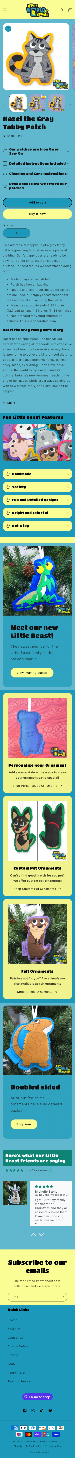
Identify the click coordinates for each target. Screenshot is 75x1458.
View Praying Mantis (32, 673)
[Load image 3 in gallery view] (56, 102)
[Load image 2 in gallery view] (37, 102)
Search (12, 1320)
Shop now (24, 1124)
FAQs (11, 1363)
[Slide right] (71, 103)
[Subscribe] (63, 1297)
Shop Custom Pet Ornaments (35, 889)
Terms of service (39, 1452)
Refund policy (34, 1446)
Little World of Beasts (35, 1441)
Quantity (8, 225)
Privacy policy (53, 1446)
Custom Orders (18, 1346)
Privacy (13, 1355)
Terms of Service (19, 1381)
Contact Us (15, 1337)
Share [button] (11, 402)
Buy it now (37, 214)
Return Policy (17, 1372)
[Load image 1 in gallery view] (18, 102)
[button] (5, 10)
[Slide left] (4, 103)
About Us (14, 1329)
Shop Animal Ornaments (34, 992)
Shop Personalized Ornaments (34, 786)
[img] (14, 1170)
